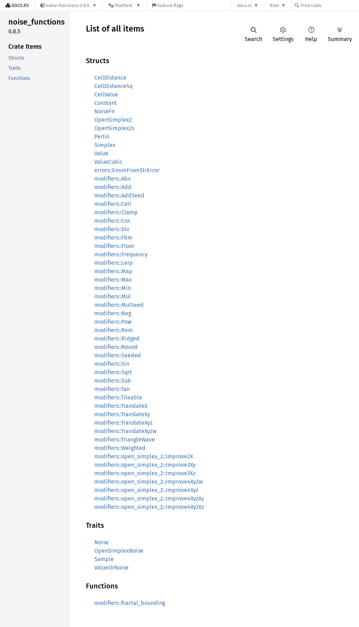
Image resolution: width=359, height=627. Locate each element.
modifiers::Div (111, 229)
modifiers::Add (112, 187)
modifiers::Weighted (119, 448)
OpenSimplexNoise (118, 550)
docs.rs (244, 5)
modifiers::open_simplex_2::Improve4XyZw (148, 481)
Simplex (104, 145)
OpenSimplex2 (113, 119)
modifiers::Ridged (117, 338)
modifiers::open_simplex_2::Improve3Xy (145, 464)
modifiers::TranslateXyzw (125, 431)
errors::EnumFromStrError (127, 170)
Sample (104, 559)
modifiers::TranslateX (121, 406)
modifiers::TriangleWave (124, 439)
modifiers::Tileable (118, 397)
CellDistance (110, 77)
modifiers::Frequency (121, 254)
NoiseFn (104, 111)
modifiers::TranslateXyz (123, 422)
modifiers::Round (116, 347)
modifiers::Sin (111, 363)
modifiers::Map (113, 271)
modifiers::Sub (112, 380)
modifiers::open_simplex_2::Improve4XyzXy (149, 498)
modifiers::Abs (112, 178)
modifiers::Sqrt (113, 372)
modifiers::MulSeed (119, 305)
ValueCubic (108, 162)
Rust (274, 5)
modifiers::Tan (112, 389)
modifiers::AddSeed (119, 195)
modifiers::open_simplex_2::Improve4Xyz (146, 490)
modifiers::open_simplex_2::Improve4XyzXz (149, 507)
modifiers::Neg (112, 313)
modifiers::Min (112, 288)
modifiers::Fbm (113, 237)
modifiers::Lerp (113, 262)
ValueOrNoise (111, 567)
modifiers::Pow (112, 321)
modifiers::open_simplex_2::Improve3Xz (145, 473)
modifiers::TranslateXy (122, 414)
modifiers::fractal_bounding (129, 603)
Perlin (101, 136)
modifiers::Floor (114, 246)
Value (101, 153)
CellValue (106, 94)
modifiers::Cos (112, 220)
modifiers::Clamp (116, 212)
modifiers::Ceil (112, 204)
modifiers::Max (113, 279)
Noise (101, 542)
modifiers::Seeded (117, 355)
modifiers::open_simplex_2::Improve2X (143, 456)
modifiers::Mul (112, 296)
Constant (105, 103)
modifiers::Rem (113, 330)
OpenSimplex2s (114, 128)
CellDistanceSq (113, 86)
